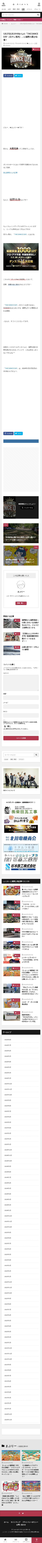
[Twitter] (18, 75)
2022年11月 (8, 1287)
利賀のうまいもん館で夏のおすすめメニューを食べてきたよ (30, 947)
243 (18, 887)
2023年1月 (7, 1276)
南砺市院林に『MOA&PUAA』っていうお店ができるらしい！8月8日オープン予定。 (30, 1018)
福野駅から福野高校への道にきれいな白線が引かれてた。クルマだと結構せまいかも (30, 624)
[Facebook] (8, 75)
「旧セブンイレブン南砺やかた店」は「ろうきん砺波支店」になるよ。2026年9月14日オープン (30, 990)
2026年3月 (7, 1067)
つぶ (18, 620)
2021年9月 (7, 1364)
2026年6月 (7, 1051)
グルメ (36, 9)
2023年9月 (7, 1232)
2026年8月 (7, 1040)
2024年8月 (7, 1172)
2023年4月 (7, 1260)
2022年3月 (7, 1331)
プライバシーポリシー (30, 1522)
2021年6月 (7, 1381)
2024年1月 (7, 1210)
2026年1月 (7, 1078)
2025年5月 (7, 1122)
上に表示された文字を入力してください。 (16, 729)
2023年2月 (7, 1271)
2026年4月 (7, 1062)
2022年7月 (7, 1309)
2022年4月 (7, 1326)
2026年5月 (7, 1056)
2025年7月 (7, 1111)
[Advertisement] (21, 96)
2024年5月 (7, 1188)
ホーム (6, 1522)
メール (5, 702)
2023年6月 (7, 1249)
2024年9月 (7, 1166)
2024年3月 (7, 1199)
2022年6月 (7, 1315)
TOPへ (36, 1541)
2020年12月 (8, 1414)
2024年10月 (8, 1161)
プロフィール (15, 1541)
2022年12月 (8, 1282)
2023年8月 (7, 1238)
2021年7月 (7, 1375)
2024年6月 (7, 1183)
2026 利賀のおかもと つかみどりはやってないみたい (30, 934)
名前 (5, 693)
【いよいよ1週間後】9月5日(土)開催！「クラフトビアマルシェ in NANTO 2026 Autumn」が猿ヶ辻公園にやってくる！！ (30, 974)
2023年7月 (7, 1243)
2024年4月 (7, 1194)
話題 (23, 9)
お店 (9, 9)
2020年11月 (8, 1419)
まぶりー (13, 24)
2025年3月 (7, 1133)
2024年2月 (7, 1205)
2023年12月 (8, 1216)
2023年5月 (7, 1254)
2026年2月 (7, 1073)
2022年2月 (7, 1337)
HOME (6, 24)
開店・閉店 (16, 9)
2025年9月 (7, 1100)
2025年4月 (7, 1128)
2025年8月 (7, 1106)
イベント (29, 9)
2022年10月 (8, 1293)
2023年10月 (8, 1227)
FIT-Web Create (17, 1532)
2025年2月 (7, 1139)
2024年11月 (8, 1155)
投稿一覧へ (20, 603)
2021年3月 (7, 1397)
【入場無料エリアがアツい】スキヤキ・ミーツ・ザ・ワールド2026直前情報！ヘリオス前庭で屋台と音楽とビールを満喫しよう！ (30, 1470)
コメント (6, 673)
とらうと (17, 1000)
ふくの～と (26, 1529)
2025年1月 (7, 1144)
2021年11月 (8, 1353)
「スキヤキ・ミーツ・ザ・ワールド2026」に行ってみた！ (30, 906)
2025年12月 (8, 1084)
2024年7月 (7, 1177)
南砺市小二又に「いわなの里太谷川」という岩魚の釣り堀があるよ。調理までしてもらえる (30, 920)
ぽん (18, 955)
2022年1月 (7, 1342)
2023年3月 (7, 1265)
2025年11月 (8, 1089)
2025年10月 (8, 1095)
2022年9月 (7, 1298)
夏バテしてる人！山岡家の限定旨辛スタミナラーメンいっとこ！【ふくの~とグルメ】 (30, 893)
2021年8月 (7, 1370)
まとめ (4, 9)
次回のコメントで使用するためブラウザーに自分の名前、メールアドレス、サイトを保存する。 (20, 722)
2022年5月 (7, 1320)
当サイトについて (9, 790)
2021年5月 (7, 1386)
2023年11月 (8, 1221)
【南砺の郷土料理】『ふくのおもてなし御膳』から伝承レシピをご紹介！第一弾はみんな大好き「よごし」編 (10, 1500)
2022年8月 (7, 1304)
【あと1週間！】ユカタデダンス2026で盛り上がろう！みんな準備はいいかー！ (31, 1498)
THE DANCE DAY (20, 234)
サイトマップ (15, 1522)
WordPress (35, 1532)
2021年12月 (8, 1348)
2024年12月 (8, 1150)
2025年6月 (7, 1117)
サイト (5, 711)
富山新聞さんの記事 (10, 173)
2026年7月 (7, 1045)
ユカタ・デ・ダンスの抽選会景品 (30, 1003)
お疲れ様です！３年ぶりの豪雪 (30, 648)
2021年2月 (7, 1403)
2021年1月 (7, 1408)
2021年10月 (8, 1359)
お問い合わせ (21, 1525)
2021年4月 (7, 1392)
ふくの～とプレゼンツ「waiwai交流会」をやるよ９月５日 (30, 960)
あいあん (17, 915)
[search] (38, 15)
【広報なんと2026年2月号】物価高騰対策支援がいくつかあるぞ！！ (30, 637)
